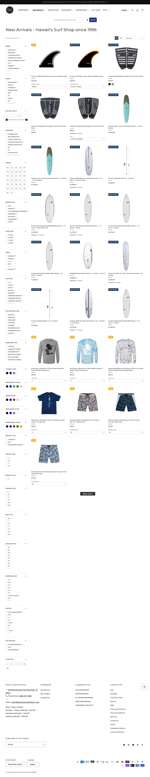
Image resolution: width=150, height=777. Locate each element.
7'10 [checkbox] (16, 184)
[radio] (109, 84)
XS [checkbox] (24, 664)
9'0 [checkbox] (7, 188)
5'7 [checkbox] (24, 167)
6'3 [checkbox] (16, 176)
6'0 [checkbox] (24, 171)
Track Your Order (116, 698)
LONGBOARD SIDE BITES (84, 705)
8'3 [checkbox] (20, 184)
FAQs (112, 705)
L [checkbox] (7, 664)
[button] (24, 10)
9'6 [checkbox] (24, 188)
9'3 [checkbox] (16, 188)
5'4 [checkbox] (12, 167)
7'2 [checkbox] (24, 180)
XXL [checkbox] (8, 668)
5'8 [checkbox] (7, 171)
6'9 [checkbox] (12, 180)
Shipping (113, 694)
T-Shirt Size (34, 378)
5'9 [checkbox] (12, 171)
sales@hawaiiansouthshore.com (25, 702)
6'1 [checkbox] (7, 176)
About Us (113, 717)
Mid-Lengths (45, 694)
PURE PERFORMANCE (83, 701)
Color (71, 136)
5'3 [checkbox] (7, 167)
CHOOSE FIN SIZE (35, 84)
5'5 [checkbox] (16, 167)
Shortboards (45, 690)
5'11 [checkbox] (20, 171)
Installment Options (118, 728)
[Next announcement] (144, 2)
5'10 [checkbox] (16, 171)
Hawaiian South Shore (17, 772)
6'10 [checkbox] (16, 180)
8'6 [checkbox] (24, 184)
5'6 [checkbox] (20, 167)
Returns (113, 701)
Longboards (45, 698)
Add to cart (49, 72)
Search (93, 20)
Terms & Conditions (117, 713)
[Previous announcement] (6, 2)
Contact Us (114, 721)
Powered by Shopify (30, 772)
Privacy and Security (118, 709)
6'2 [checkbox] (12, 176)
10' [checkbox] (12, 192)
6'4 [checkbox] (20, 176)
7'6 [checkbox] (12, 184)
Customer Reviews (117, 732)
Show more (88, 494)
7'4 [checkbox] (7, 184)
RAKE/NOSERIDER (81, 694)
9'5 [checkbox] (20, 188)
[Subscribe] (43, 744)
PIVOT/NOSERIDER (82, 690)
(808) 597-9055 (25, 696)
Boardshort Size (74, 429)
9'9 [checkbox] (7, 192)
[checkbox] (7, 373)
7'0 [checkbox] (20, 180)
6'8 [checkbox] (7, 180)
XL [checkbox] (20, 664)
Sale (112, 690)
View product (87, 72)
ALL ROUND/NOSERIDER (84, 698)
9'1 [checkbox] (12, 188)
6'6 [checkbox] (24, 176)
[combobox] (71, 20)
